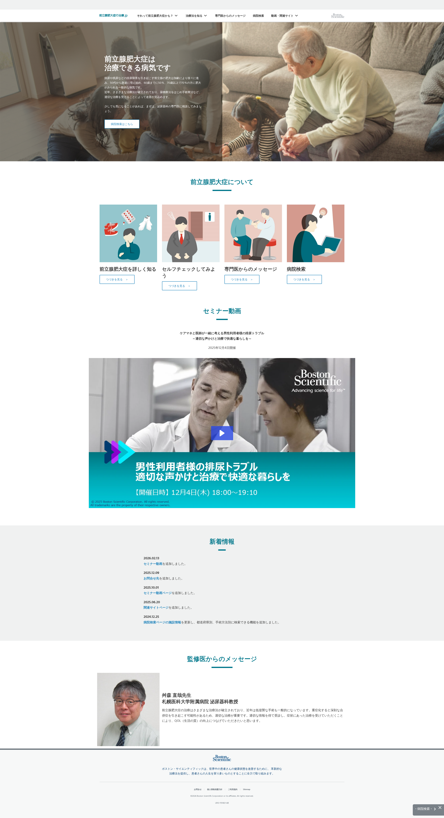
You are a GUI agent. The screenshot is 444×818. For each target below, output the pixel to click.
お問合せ (198, 789)
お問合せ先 (151, 578)
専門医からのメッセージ (230, 15)
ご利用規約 (232, 789)
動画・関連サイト (282, 15)
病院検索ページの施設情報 (162, 622)
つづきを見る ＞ (117, 279)
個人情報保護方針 (214, 789)
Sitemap (246, 789)
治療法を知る (194, 15)
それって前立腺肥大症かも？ (155, 15)
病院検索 (258, 15)
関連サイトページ (156, 607)
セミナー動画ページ (158, 593)
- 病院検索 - (424, 809)
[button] (222, 433)
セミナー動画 (153, 564)
